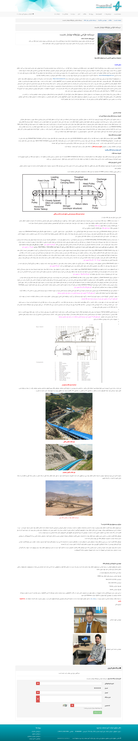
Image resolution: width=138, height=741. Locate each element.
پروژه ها (91, 14)
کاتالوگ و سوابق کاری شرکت (25, 14)
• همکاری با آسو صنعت (35, 739)
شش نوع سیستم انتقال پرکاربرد (113, 150)
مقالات (84, 14)
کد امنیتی (107, 706)
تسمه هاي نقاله (106, 228)
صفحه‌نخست (117, 14)
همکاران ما (65, 14)
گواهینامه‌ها (99, 14)
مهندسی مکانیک (102, 20)
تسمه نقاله (97, 226)
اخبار (79, 14)
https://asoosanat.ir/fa (59, 79)
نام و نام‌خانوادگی (109, 684)
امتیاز (106, 688)
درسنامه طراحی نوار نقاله (90, 20)
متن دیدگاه (108, 697)
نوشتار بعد (93, 599)
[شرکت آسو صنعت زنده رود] (108, 6)
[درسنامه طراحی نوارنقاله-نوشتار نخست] (109, 44)
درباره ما (73, 14)
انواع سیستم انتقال (97, 147)
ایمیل (106, 693)
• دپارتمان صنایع (36, 734)
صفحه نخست (117, 20)
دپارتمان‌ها (108, 14)
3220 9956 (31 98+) (63, 731)
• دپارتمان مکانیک (36, 731)
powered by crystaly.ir (63, 738)
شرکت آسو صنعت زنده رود (86, 738)
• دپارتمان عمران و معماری (34, 736)
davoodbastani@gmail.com (106, 75)
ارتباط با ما (57, 14)
